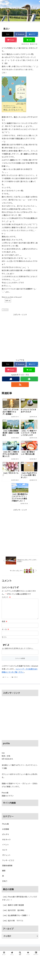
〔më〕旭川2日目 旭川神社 (13, 910)
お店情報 (5, 829)
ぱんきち (5, 834)
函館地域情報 (7, 865)
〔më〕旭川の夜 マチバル (12, 920)
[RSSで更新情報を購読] (20, 384)
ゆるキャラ (6, 839)
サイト (4, 637)
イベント (5, 844)
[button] (36, 553)
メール (5, 629)
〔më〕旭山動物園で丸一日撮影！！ (16, 915)
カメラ (4, 850)
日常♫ (6, 310)
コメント (6, 597)
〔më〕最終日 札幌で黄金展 (13, 905)
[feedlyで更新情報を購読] (29, 379)
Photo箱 (5, 824)
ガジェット (6, 855)
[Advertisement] (20, 336)
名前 (4, 621)
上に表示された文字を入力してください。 (18, 648)
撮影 (4, 870)
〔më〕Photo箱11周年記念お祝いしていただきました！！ (19, 898)
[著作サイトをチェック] (11, 379)
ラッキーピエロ (8, 860)
